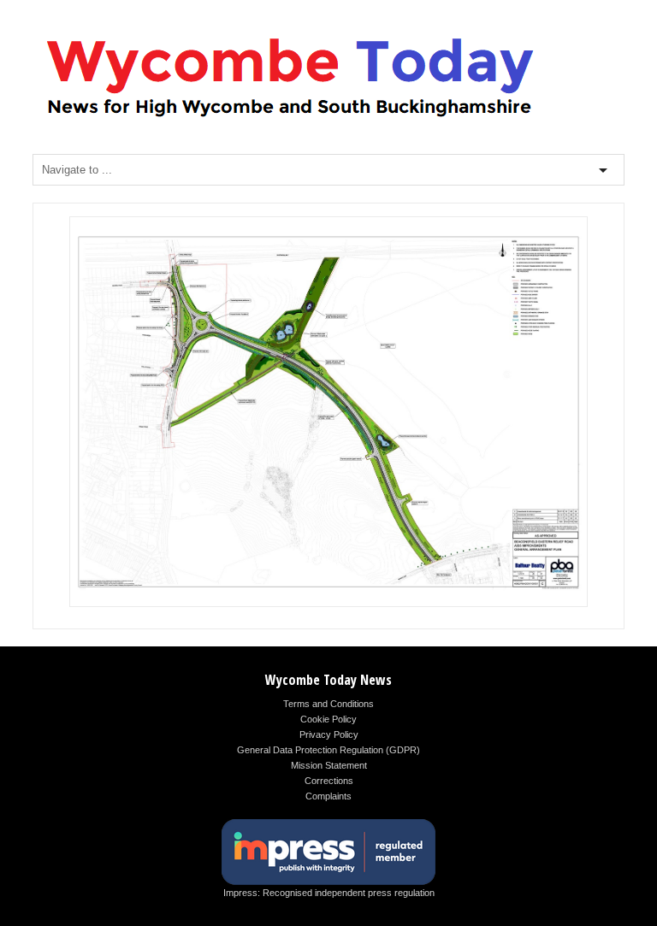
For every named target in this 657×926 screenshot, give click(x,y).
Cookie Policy (328, 719)
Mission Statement (329, 765)
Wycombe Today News (328, 679)
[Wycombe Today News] (289, 121)
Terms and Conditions (328, 704)
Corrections (329, 781)
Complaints (328, 796)
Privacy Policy (328, 734)
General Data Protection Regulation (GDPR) (328, 750)
